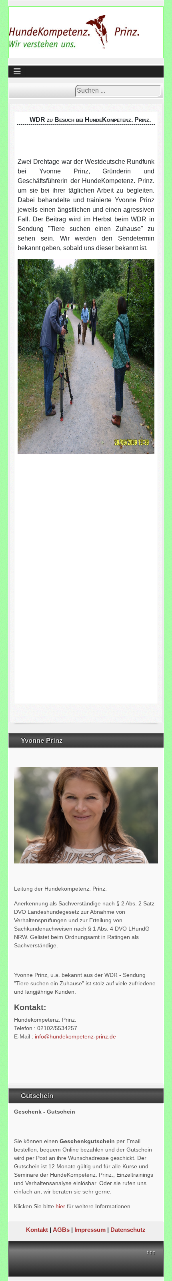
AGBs (61, 1229)
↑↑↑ (151, 1252)
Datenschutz (128, 1229)
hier (60, 1206)
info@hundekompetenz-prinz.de (75, 1036)
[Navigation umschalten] (17, 72)
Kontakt (38, 1229)
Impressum (90, 1229)
